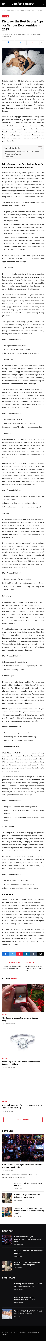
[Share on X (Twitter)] (20, 42)
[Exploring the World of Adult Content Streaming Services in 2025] (7, 1287)
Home (4, 10)
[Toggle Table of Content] (38, 148)
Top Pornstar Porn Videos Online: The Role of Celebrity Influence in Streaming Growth (29, 1210)
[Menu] (3, 3)
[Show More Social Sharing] (42, 42)
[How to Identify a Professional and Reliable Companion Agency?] (7, 1198)
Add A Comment (23, 1119)
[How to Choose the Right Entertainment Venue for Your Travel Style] (23, 1148)
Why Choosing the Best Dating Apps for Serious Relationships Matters (22, 152)
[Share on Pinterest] (33, 42)
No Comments (37, 34)
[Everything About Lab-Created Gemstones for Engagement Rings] (23, 1041)
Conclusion (9, 157)
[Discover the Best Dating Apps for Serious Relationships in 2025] (23, 75)
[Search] (42, 3)
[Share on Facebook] (8, 42)
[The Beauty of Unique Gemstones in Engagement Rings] (23, 998)
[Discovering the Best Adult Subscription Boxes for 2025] (7, 1301)
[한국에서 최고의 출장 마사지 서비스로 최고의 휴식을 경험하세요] (7, 1314)
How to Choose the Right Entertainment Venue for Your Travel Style (27, 1239)
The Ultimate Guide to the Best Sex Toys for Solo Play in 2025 (34, 968)
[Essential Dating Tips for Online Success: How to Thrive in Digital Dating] (23, 1085)
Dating (6, 16)
